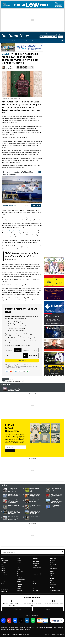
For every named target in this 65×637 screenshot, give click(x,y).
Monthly (17, 350)
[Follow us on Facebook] (3, 620)
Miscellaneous (53, 568)
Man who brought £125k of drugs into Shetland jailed (13, 490)
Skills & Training (37, 591)
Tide (51, 575)
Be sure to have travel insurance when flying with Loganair (14, 512)
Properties (53, 558)
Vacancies (35, 589)
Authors (52, 582)
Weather (19, 581)
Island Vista (17, 381)
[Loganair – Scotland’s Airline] (54, 345)
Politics (19, 570)
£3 (7, 355)
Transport (19, 577)
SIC (22, 381)
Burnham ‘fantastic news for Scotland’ (34, 517)
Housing (19, 562)
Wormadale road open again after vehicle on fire (56, 495)
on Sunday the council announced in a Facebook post (22, 231)
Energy (2, 587)
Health (18, 558)
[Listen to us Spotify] (33, 620)
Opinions (19, 584)
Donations (12, 629)
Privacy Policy (39, 627)
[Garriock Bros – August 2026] (54, 281)
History (19, 560)
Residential (52, 560)
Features (36, 561)
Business (3, 568)
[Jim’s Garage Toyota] (54, 319)
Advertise (11, 627)
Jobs (34, 587)
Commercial (37, 574)
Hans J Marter (10, 67)
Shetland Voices (37, 567)
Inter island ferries (10, 381)
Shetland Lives (37, 569)
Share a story (19, 627)
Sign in (61, 36)
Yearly (35, 350)
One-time (9, 350)
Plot (51, 566)
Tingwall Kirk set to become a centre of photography (34, 512)
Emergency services (6, 586)
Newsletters (53, 584)
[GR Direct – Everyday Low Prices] (32, 4)
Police (18, 568)
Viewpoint (19, 590)
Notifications (20, 629)
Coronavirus (4, 576)
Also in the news (5, 560)
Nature (18, 566)
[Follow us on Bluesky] (15, 620)
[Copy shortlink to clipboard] (26, 67)
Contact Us (4, 627)
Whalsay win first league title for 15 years (34, 490)
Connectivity (4, 574)
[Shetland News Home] (16, 38)
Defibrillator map (55, 590)
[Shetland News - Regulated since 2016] (57, 620)
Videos (52, 587)
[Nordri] (54, 332)
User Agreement (29, 627)
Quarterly (26, 350)
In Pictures (36, 563)
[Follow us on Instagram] (9, 620)
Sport (18, 576)
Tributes (35, 565)
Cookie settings (58, 627)
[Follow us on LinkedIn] (27, 620)
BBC (34, 580)
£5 (13, 355)
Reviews (19, 588)
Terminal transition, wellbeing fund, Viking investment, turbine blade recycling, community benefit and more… (14, 391)
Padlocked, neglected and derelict (13, 506)
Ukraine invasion (21, 579)
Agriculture (3, 562)
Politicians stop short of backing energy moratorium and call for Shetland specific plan (35, 508)
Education (3, 582)
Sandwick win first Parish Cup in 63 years (56, 506)
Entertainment (4, 589)
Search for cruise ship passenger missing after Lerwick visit (14, 495)
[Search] (62, 41)
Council (6, 53)
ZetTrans (35, 584)
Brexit (2, 566)
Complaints (4, 629)
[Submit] (62, 552)
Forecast (52, 573)
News (2, 558)
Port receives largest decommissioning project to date (13, 518)
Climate (3, 570)
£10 (25, 355)
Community (4, 572)
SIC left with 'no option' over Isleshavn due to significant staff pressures (57, 501)
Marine (18, 564)
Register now (17, 609)
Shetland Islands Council (39, 578)
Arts (2, 564)
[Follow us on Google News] (42, 620)
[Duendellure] (54, 294)
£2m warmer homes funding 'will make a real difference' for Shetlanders (34, 496)
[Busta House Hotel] (54, 358)
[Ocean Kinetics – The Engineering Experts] (22, 47)
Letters (19, 586)
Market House (36, 582)
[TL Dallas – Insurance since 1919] (54, 307)
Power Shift (20, 572)
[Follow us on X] (21, 620)
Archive (52, 578)
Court (2, 580)
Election (3, 584)
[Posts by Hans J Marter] (3, 67)
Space (18, 574)
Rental (51, 562)
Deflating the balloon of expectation (56, 489)
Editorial (35, 558)
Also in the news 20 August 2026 (34, 500)
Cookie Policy (48, 627)
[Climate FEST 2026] (54, 258)
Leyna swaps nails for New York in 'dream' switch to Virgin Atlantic (14, 501)
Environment (4, 591)
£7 (19, 355)
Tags (51, 580)
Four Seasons (36, 571)
